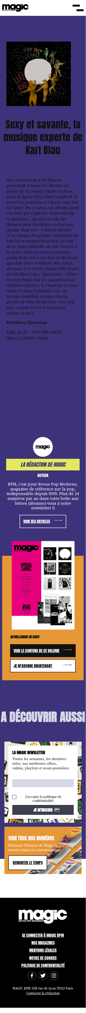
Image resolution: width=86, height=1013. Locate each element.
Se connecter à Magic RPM (43, 935)
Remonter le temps (28, 863)
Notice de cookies (43, 958)
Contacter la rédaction (43, 993)
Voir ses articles (36, 521)
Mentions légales (43, 950)
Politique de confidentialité (43, 965)
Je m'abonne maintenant (33, 666)
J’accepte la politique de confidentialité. (43, 799)
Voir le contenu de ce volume (36, 651)
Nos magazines (43, 943)
